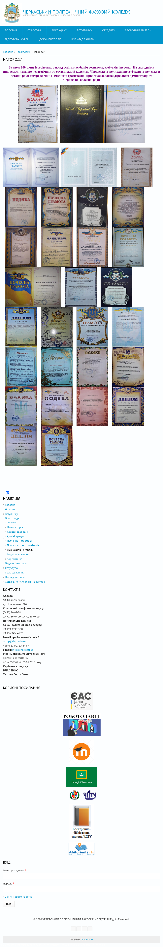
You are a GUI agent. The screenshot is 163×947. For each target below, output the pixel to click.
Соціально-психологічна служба (25, 581)
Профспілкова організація (23, 545)
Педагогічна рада (15, 563)
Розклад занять (82, 39)
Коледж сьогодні (17, 531)
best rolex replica (25, 945)
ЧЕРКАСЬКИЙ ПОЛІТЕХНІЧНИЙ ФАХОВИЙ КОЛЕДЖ (76, 12)
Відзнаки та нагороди (20, 550)
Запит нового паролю (18, 896)
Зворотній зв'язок (138, 30)
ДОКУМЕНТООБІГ (50, 39)
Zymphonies (86, 939)
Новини (10, 509)
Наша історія (15, 527)
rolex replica (7, 945)
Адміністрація (15, 536)
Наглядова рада (14, 577)
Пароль (8, 883)
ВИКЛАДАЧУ (59, 30)
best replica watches (47, 945)
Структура (34, 30)
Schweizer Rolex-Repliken (75, 945)
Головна (11, 30)
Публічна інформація (20, 540)
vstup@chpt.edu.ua (14, 641)
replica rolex (97, 945)
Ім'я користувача (14, 870)
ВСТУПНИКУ (84, 30)
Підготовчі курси (17, 39)
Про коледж (23, 52)
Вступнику (11, 514)
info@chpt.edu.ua (22, 650)
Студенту (108, 30)
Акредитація (14, 559)
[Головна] (12, 13)
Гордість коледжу (18, 554)
